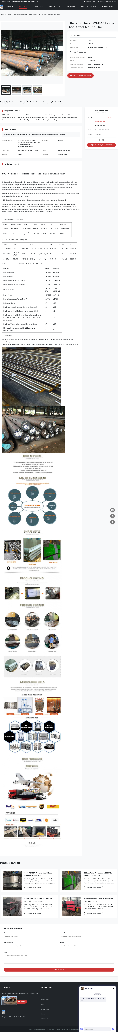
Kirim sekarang (59, 969)
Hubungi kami (107, 6)
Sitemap (42, 1014)
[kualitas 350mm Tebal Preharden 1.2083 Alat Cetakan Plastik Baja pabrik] (71, 880)
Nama (6, 932)
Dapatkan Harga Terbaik (34, 887)
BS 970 (35, 228)
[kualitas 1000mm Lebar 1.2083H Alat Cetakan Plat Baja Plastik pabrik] (71, 906)
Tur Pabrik (70, 6)
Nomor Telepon (8, 942)
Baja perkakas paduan (20, 14)
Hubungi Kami (44, 1009)
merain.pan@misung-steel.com (108, 1)
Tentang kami (54, 6)
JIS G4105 (44, 228)
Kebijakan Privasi (45, 1018)
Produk (22, 6)
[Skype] (112, 516)
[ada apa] (112, 522)
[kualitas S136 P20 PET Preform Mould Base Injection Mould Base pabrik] (12, 880)
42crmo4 (26, 235)
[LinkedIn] (103, 140)
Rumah (10, 6)
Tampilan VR (38, 6)
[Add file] (81, 1029)
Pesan (6, 952)
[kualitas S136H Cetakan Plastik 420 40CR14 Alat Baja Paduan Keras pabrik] (12, 906)
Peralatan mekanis (10, 264)
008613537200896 (100, 122)
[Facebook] (100, 140)
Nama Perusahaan (65, 932)
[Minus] (113, 988)
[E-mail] (112, 510)
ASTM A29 (14, 228)
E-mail (62, 942)
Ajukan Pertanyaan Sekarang (101, 145)
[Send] (113, 1029)
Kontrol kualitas (88, 6)
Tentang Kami (44, 999)
